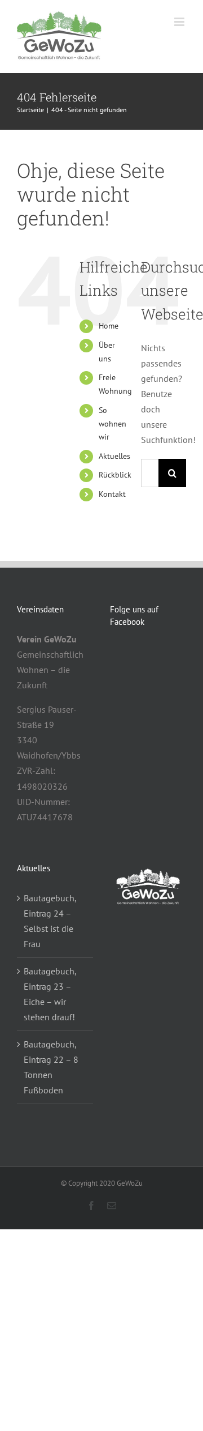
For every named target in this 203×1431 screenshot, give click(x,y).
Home (108, 326)
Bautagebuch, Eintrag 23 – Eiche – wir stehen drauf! (50, 994)
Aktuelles (114, 456)
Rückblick (115, 475)
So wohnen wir (112, 423)
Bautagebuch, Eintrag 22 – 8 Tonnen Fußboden (51, 1067)
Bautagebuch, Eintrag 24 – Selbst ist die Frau (50, 920)
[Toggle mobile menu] (180, 22)
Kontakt (112, 494)
